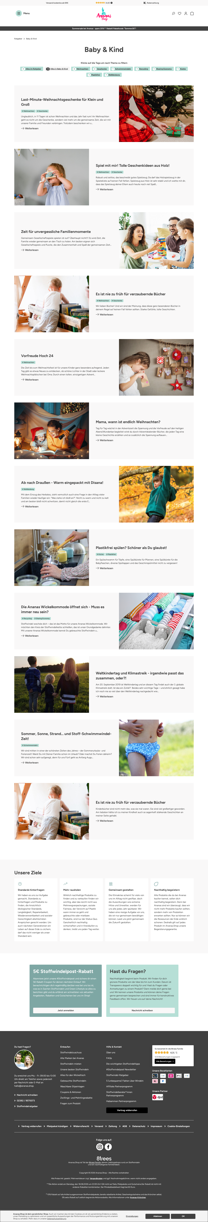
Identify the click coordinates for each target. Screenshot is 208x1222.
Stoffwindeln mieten (70, 1063)
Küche (182, 69)
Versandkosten (96, 1178)
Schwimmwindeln (122, 69)
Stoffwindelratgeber (27, 1106)
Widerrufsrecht (81, 1126)
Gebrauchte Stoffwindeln (73, 1080)
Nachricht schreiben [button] (142, 1010)
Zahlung (112, 1126)
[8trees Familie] (104, 1158)
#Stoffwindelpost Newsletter (121, 1069)
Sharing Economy (163, 69)
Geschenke (100, 69)
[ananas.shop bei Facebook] (108, 1146)
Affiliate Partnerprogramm (119, 1086)
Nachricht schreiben (27, 1095)
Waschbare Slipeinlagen (72, 1086)
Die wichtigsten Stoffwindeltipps (123, 1063)
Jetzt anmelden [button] (66, 1010)
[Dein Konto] (186, 13)
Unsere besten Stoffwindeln (74, 1069)
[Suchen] (173, 13)
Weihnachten (81, 69)
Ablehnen (157, 1216)
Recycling (142, 69)
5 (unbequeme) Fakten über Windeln (124, 1080)
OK (183, 1216)
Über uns (110, 1052)
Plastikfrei (94, 75)
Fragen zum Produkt (70, 1103)
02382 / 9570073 (26, 1100)
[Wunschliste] (179, 13)
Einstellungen (132, 1216)
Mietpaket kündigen (57, 1126)
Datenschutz (138, 1126)
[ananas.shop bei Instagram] (99, 1146)
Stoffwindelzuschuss (71, 1052)
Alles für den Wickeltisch (72, 1075)
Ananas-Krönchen (138, 1197)
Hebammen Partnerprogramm (121, 1101)
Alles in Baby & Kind (57, 69)
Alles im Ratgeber (32, 69)
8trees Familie (95, 1162)
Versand (98, 1126)
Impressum (156, 1126)
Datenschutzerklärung (56, 1218)
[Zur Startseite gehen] (104, 14)
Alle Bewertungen (163, 1061)
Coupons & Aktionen (70, 1092)
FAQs (109, 1058)
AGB (124, 1126)
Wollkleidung (113, 75)
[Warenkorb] (191, 13)
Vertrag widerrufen (127, 1110)
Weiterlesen (31, 128)
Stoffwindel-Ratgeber (117, 1075)
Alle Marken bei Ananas (72, 1058)
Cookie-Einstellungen (178, 1126)
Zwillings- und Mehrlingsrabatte (76, 1097)
